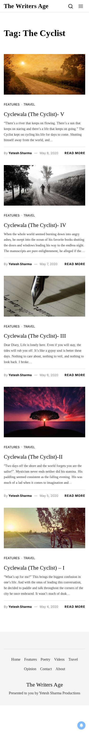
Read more (75, 153)
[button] (80, 6)
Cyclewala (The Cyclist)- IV (35, 225)
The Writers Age (26, 6)
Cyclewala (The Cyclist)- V (34, 114)
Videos (59, 659)
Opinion (30, 669)
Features (11, 104)
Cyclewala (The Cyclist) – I (34, 568)
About (60, 669)
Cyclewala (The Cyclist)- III (35, 336)
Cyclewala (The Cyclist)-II (33, 457)
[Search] (70, 6)
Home (15, 659)
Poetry (45, 659)
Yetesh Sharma (20, 153)
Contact (46, 669)
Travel (29, 104)
